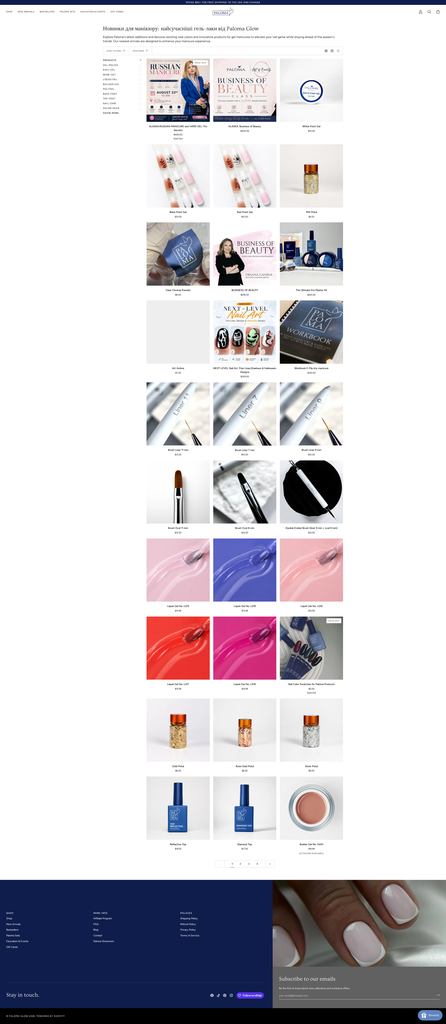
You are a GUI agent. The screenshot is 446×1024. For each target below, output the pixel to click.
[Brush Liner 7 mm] (244, 414)
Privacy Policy (188, 929)
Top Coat (109, 98)
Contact (97, 935)
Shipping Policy (189, 918)
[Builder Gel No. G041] (311, 808)
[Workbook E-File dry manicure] (311, 332)
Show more (111, 113)
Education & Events (17, 941)
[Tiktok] (218, 995)
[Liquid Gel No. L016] (311, 570)
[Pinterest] (224, 995)
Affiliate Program (102, 918)
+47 (324, 854)
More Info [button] (100, 913)
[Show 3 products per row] (332, 51)
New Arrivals (13, 924)
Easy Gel (109, 69)
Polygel (108, 89)
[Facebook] (212, 995)
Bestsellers (12, 929)
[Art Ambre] (178, 332)
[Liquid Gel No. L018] (244, 648)
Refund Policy (188, 924)
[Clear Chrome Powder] (178, 254)
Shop (9, 918)
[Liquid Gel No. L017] (178, 648)
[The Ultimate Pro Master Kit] (311, 254)
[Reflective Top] (178, 808)
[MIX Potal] (311, 176)
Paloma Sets (13, 935)
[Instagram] (231, 995)
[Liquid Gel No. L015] (178, 570)
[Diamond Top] (244, 808)
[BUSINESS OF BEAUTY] (244, 254)
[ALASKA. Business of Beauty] (244, 90)
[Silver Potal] (311, 730)
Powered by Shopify (51, 1016)
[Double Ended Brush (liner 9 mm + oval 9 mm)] (311, 492)
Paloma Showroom (103, 941)
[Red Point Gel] (244, 176)
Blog (95, 929)
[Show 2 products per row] (326, 51)
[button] (10, 12)
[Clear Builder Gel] (297, 854)
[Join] (437, 995)
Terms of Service (189, 935)
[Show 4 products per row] (339, 51)
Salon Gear (111, 108)
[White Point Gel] (311, 90)
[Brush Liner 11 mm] (178, 414)
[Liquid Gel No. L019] (244, 570)
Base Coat (110, 94)
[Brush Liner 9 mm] (311, 414)
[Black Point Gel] (178, 176)
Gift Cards (12, 947)
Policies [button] (186, 913)
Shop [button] (9, 913)
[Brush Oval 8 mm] (244, 492)
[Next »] (270, 864)
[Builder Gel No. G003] (313, 854)
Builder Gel (111, 84)
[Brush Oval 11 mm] (178, 492)
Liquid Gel (110, 79)
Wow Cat (109, 74)
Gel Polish (110, 65)
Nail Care (110, 103)
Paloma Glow (18, 1016)
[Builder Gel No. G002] (308, 854)
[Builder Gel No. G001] (302, 854)
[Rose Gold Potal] (244, 730)
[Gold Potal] (178, 730)
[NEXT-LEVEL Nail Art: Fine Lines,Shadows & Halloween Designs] (244, 332)
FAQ (95, 924)
